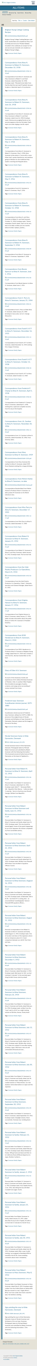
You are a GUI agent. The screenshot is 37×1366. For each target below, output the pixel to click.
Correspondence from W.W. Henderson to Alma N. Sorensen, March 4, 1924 (17, 637)
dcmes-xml (13, 1344)
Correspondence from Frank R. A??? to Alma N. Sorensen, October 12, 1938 (18, 362)
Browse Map (28, 12)
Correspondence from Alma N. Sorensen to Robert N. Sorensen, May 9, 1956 (17, 176)
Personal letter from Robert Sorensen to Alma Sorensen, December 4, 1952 (15, 957)
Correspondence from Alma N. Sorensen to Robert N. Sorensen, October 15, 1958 (17, 205)
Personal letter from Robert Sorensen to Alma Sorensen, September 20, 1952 (15, 1102)
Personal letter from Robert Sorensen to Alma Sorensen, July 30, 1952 (18, 1064)
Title (19, 20)
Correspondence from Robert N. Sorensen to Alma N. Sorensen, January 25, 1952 (17, 538)
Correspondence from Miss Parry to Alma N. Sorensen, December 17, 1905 (18, 510)
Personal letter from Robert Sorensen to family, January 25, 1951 (16, 1205)
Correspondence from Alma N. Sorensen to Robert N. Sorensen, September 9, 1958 (17, 242)
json (18, 1344)
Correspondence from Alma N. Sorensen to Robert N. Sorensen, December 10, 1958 (17, 65)
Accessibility (6, 1359)
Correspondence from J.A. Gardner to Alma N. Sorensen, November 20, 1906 (18, 424)
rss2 (28, 1344)
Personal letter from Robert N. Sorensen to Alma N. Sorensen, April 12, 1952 (18, 771)
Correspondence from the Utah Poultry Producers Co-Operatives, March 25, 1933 (17, 569)
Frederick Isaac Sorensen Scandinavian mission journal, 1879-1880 (18, 703)
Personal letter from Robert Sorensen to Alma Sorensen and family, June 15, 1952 (17, 808)
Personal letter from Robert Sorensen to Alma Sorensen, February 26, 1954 (15, 992)
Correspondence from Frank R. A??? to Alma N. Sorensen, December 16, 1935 (18, 331)
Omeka (15, 1357)
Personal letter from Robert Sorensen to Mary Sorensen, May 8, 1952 (18, 1272)
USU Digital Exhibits (18, 1355)
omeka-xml (23, 1344)
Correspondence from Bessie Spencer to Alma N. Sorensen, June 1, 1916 (18, 271)
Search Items (20, 12)
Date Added (31, 20)
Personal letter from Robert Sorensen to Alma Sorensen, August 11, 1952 (18, 918)
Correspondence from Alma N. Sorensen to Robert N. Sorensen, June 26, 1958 (17, 102)
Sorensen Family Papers (15, 53)
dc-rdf (8, 1344)
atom (4, 1344)
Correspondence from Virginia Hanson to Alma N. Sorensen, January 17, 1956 (16, 602)
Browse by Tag (12, 12)
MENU (33, 1)
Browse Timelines (6, 14)
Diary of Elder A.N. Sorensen (16, 670)
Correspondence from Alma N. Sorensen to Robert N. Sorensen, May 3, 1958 (17, 139)
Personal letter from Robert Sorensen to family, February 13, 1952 (17, 1135)
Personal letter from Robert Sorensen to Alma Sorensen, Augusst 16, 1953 (19, 880)
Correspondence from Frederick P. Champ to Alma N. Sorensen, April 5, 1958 (18, 391)
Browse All (5, 12)
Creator (25, 20)
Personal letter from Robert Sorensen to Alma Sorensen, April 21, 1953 (17, 845)
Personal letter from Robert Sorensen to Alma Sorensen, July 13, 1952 (18, 1027)
